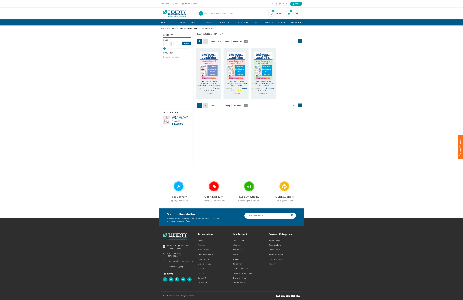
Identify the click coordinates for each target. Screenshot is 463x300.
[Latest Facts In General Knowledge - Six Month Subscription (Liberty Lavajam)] (209, 79)
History (236, 259)
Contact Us (296, 22)
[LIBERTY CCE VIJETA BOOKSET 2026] (166, 120)
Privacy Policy (238, 264)
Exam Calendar (241, 22)
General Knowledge (276, 254)
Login (297, 4)
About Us (195, 22)
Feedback (269, 22)
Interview (272, 264)
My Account (237, 250)
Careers (282, 22)
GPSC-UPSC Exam (275, 259)
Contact (166, 4)
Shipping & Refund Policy (242, 273)
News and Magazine (205, 254)
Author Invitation (204, 250)
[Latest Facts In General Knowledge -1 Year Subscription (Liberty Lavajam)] (236, 79)
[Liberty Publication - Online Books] (175, 16)
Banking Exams (274, 240)
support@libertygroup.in (176, 266)
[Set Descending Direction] (246, 41)
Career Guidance (275, 245)
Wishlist (236, 254)
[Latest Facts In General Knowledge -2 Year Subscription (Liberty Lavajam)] (263, 79)
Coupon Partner (204, 283)
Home (182, 22)
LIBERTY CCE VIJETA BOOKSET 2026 (180, 118)
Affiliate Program (191, 4)
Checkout (237, 245)
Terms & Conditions (240, 268)
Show (213, 41)
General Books (274, 250)
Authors (208, 22)
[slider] (164, 48)
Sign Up (280, 4)
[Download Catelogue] (460, 159)
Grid (199, 41)
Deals (256, 22)
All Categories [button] (167, 22)
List (205, 41)
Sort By (227, 41)
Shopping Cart (238, 240)
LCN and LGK (223, 22)
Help (176, 4)
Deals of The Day (204, 264)
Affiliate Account (239, 283)
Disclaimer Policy (239, 278)
